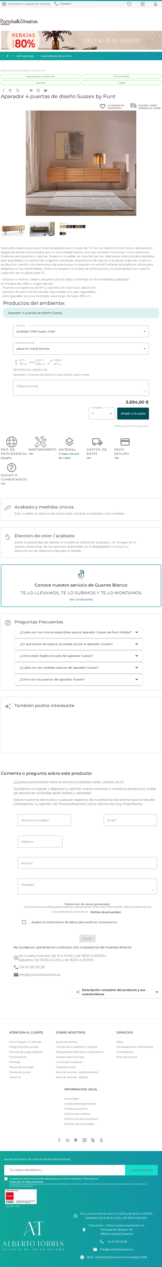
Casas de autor (66, 1067)
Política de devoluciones (81, 1118)
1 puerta (41, 82)
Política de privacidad (79, 1124)
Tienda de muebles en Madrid (76, 1046)
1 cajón (121, 82)
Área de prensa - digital (72, 1077)
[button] (79, 632)
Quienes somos (66, 1041)
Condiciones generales (80, 1103)
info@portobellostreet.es (40, 975)
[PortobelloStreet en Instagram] (85, 1140)
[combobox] (81, 331)
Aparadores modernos (40, 76)
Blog (119, 1041)
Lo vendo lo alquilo (69, 1062)
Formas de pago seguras (26, 1052)
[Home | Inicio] (7, 56)
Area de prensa (126, 1057)
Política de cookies (77, 1113)
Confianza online (76, 1108)
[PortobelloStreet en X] (93, 1140)
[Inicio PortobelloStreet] (19, 25)
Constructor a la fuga (70, 1057)
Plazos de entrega (21, 1067)
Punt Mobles (121, 76)
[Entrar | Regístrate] (156, 4)
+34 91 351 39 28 (32, 967)
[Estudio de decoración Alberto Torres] (33, 1250)
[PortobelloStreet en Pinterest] (77, 1140)
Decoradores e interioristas (134, 1046)
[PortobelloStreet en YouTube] (68, 1140)
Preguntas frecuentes (24, 1046)
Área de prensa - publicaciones (77, 1072)
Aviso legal (71, 1098)
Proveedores (125, 1052)
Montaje (14, 1062)
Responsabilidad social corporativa (80, 1052)
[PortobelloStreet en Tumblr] (102, 1140)
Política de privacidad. (21, 1186)
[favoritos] (130, 4)
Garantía (15, 1077)
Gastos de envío (20, 1072)
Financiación (18, 1057)
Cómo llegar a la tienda (25, 1041)
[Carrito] (143, 4)
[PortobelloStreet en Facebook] (60, 1140)
